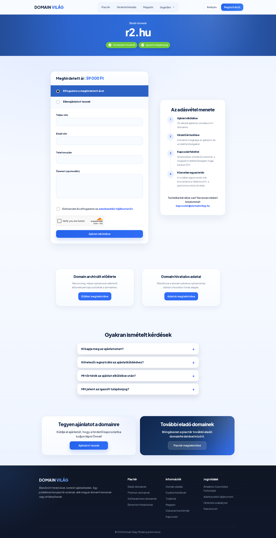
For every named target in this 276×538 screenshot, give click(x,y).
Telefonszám (64, 152)
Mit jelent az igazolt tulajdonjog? (105, 389)
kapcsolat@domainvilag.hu (193, 205)
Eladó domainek (137, 486)
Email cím (61, 133)
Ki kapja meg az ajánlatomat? (102, 349)
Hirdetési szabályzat (215, 502)
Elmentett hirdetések (140, 504)
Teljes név (62, 114)
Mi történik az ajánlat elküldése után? (108, 375)
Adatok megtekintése (181, 296)
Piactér (105, 7)
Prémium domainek (139, 492)
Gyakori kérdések (176, 492)
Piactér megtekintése (187, 445)
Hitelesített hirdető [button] (124, 45)
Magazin (148, 7)
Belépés (212, 7)
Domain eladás (174, 486)
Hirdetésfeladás (126, 7)
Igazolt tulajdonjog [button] (157, 45)
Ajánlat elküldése (99, 234)
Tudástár (171, 498)
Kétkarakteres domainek (142, 498)
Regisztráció (232, 7)
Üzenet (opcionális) (68, 171)
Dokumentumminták (177, 510)
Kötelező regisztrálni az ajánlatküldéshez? (112, 362)
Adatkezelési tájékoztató (218, 496)
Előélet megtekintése (94, 296)
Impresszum (210, 508)
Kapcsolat (172, 516)
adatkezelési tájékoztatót (116, 208)
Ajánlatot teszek (88, 445)
